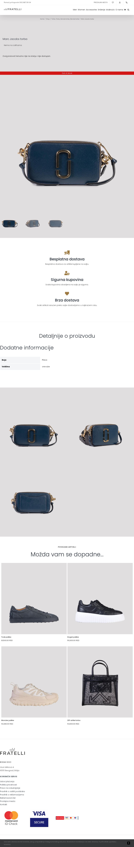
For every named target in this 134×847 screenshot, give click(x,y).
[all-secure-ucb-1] (67, 817)
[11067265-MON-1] (34, 652)
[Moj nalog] (119, 2)
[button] (128, 9)
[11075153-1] (100, 569)
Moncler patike (7, 720)
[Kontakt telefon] (126, 2)
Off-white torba (73, 720)
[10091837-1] (34, 569)
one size (46, 366)
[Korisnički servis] (112, 2)
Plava (44, 360)
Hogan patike (73, 637)
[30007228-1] (100, 652)
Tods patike (6, 637)
